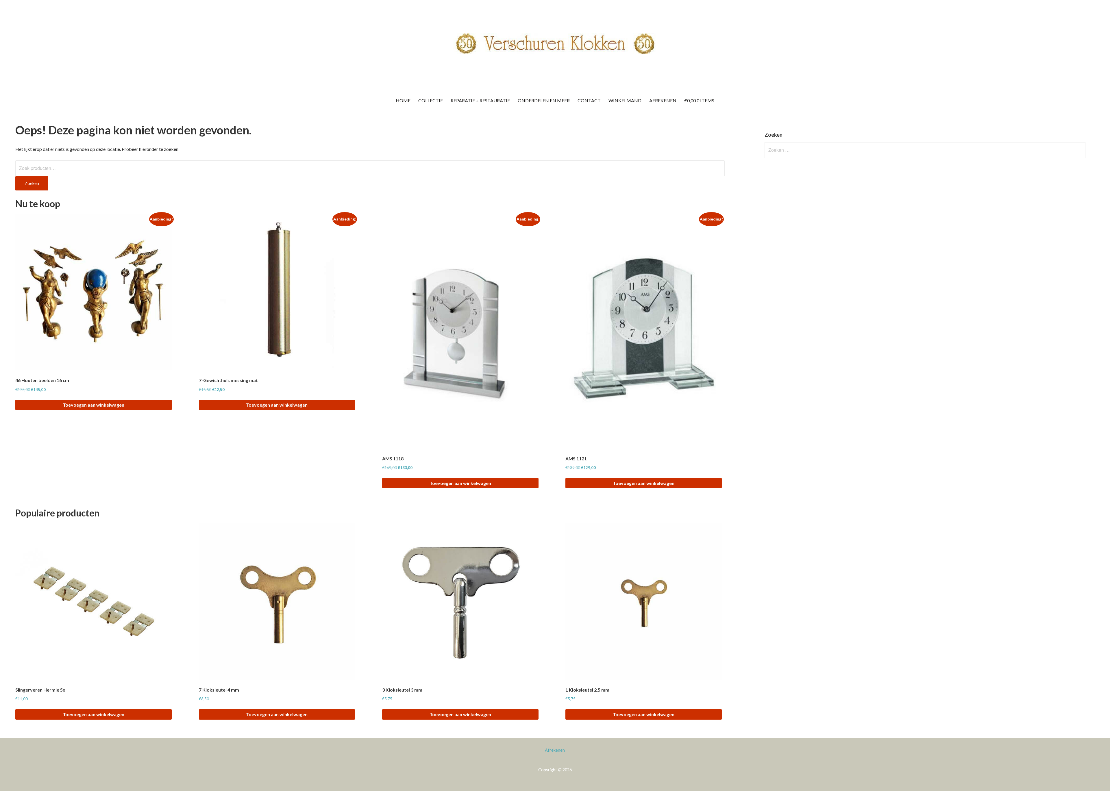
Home (403, 100)
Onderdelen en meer (544, 100)
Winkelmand (624, 100)
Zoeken (32, 183)
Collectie (430, 100)
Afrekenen (662, 100)
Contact (589, 100)
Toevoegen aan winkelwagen (93, 404)
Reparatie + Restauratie (480, 100)
